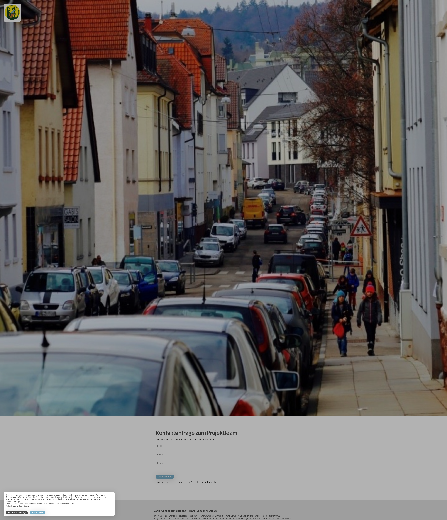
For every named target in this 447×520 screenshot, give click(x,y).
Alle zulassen (37, 513)
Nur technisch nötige (16, 513)
